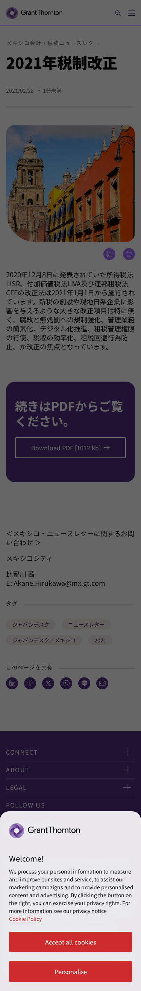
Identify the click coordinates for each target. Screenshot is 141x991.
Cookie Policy (25, 918)
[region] (70, 901)
